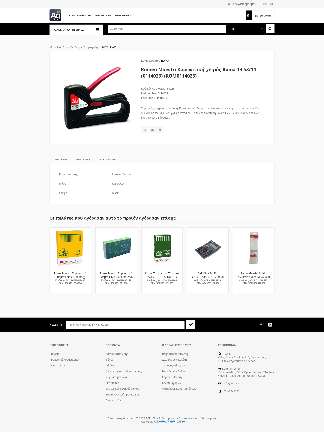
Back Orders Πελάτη (174, 371)
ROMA (165, 60)
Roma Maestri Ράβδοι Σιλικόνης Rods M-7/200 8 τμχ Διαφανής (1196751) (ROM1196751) (254, 278)
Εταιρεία (54, 354)
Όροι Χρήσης (57, 365)
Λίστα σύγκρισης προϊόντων (179, 388)
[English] (271, 3)
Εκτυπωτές (112, 383)
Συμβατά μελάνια (116, 377)
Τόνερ (109, 359)
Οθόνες (110, 365)
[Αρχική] (51, 47)
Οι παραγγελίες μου (174, 365)
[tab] (60, 159)
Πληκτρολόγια (114, 400)
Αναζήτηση (103, 15)
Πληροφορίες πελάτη (175, 354)
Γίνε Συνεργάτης (80, 15)
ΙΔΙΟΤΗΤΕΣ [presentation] (60, 159)
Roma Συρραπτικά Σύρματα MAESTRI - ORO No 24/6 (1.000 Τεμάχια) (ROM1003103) (162, 278)
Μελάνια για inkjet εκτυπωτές (124, 371)
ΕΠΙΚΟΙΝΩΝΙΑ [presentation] (107, 159)
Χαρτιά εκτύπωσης (117, 354)
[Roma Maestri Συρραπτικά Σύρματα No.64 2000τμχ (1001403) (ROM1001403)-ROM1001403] (70, 248)
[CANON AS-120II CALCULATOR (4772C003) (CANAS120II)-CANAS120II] (207, 248)
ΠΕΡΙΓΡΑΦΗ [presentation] (83, 159)
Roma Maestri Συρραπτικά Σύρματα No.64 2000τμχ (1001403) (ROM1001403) (70, 276)
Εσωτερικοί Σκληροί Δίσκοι (122, 394)
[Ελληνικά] (265, 3)
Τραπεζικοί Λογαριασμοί (64, 359)
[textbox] (167, 29)
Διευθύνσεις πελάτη (174, 359)
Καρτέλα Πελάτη (172, 377)
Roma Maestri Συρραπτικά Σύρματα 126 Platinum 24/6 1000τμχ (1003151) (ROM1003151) (116, 278)
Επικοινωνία (123, 15)
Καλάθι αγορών (171, 383)
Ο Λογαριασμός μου (244, 4)
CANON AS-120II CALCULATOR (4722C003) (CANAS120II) (208, 276)
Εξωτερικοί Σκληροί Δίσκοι (122, 388)
